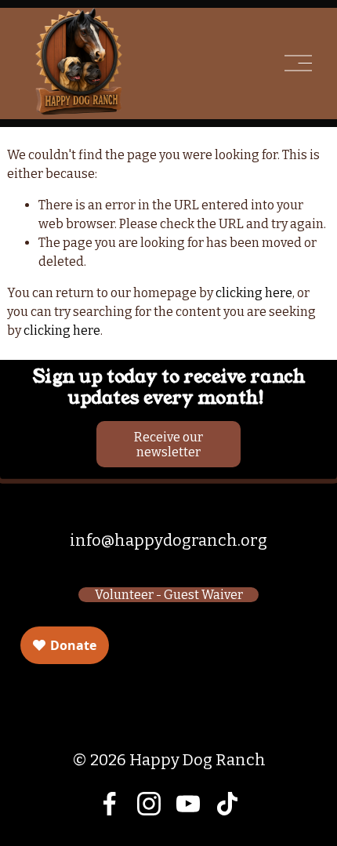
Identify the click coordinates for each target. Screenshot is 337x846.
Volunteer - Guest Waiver (169, 594)
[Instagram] (148, 803)
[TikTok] (227, 803)
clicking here (254, 292)
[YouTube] (188, 803)
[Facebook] (109, 803)
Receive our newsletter (168, 444)
